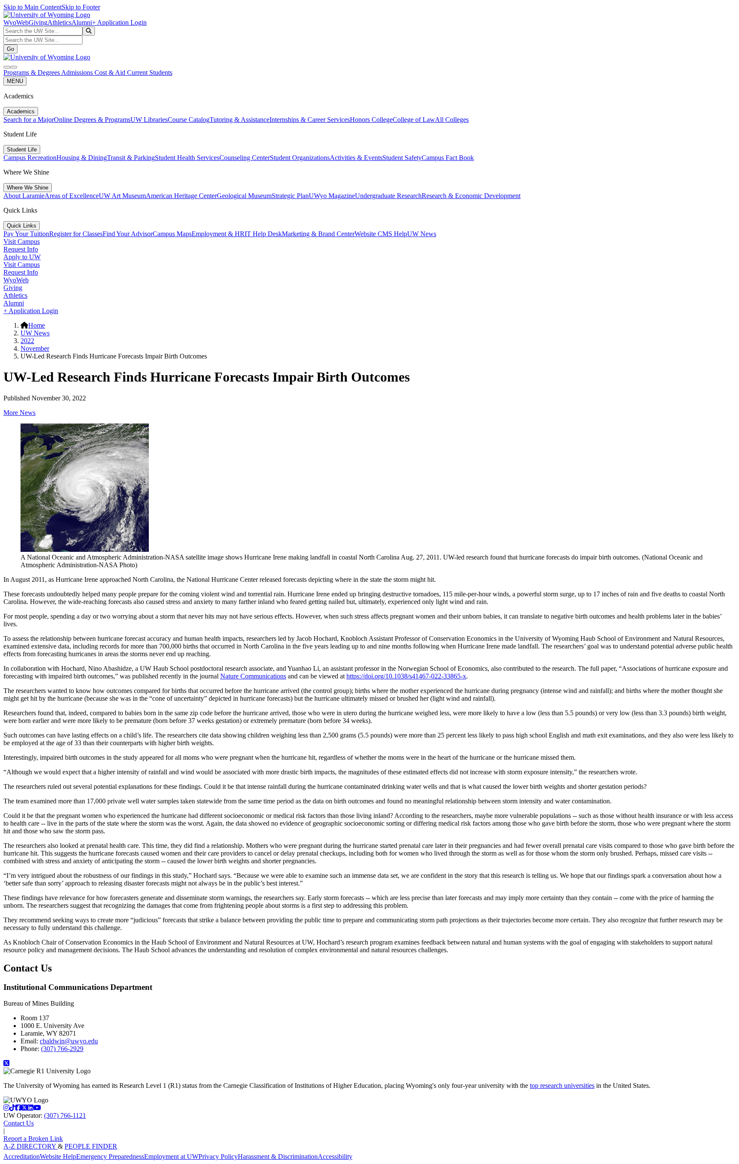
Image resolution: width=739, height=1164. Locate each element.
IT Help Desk (263, 233)
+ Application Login (119, 22)
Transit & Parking (131, 157)
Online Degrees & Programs (92, 119)
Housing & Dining (81, 157)
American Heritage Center (181, 195)
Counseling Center (244, 157)
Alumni (81, 22)
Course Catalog (189, 119)
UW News (421, 233)
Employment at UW (171, 1156)
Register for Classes (76, 233)
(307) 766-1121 (65, 1115)
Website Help (58, 1156)
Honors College (371, 119)
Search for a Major (28, 119)
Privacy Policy (218, 1156)
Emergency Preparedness (110, 1156)
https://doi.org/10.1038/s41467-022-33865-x (406, 676)
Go (10, 49)
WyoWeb (16, 22)
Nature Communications (253, 676)
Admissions (78, 72)
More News (19, 412)
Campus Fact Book (448, 157)
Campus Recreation (29, 157)
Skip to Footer (81, 7)
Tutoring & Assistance (239, 119)
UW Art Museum (122, 195)
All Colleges (452, 119)
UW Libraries (149, 119)
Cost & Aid (111, 72)
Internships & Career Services (309, 119)
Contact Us (18, 1123)
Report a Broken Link (33, 1138)
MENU (15, 81)
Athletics (59, 22)
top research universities (562, 1085)
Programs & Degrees (32, 72)
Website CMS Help (381, 233)
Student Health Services (187, 157)
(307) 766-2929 (62, 1048)
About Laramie (23, 195)
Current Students (149, 72)
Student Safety (402, 157)
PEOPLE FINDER (91, 1146)
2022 (27, 340)
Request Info (20, 249)
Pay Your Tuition (26, 233)
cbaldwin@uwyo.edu (69, 1041)
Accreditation (21, 1156)
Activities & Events (356, 157)
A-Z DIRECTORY (30, 1146)
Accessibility (335, 1156)
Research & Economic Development (471, 195)
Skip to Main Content (32, 7)
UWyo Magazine (332, 195)
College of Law (414, 119)
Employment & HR (218, 233)
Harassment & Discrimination (278, 1156)
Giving (38, 22)
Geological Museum (244, 195)
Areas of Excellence (71, 195)
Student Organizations (300, 157)
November (35, 348)
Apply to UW (22, 257)
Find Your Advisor (128, 233)
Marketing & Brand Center (318, 233)
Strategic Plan (290, 195)
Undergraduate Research (388, 195)
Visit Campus (21, 241)
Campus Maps (172, 233)
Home (36, 325)
